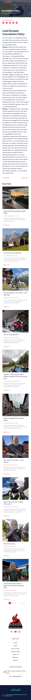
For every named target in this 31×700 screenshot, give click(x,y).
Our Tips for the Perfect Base (12, 253)
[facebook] (11, 632)
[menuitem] (15, 642)
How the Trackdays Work (11, 334)
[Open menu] (28, 2)
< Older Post (5, 178)
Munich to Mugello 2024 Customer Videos (14, 419)
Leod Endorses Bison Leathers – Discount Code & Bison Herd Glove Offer (14, 585)
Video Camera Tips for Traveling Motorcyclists (13, 503)
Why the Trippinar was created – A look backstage (15, 294)
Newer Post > (25, 178)
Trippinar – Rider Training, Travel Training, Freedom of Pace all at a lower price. (15, 376)
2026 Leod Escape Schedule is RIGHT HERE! (15, 212)
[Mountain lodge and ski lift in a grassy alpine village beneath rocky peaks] (15, 239)
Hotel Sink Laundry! (9, 544)
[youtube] (15, 632)
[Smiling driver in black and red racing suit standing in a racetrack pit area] (15, 570)
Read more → (7, 225)
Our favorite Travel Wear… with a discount (14, 461)
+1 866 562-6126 (16, 676)
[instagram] (19, 632)
